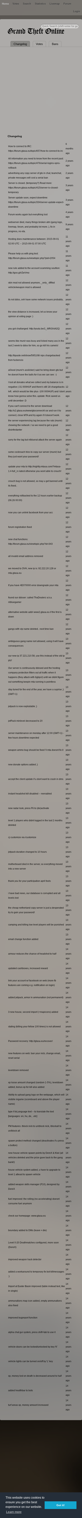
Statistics (40, 3)
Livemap (55, 3)
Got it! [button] (60, 1505)
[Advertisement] (41, 90)
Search (27, 3)
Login (76, 11)
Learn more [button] (14, 1512)
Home (5, 3)
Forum (67, 3)
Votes (16, 3)
